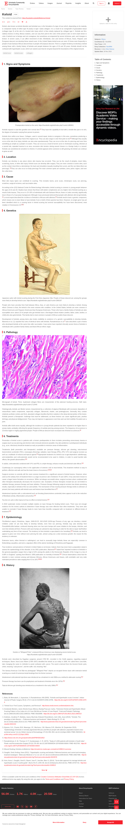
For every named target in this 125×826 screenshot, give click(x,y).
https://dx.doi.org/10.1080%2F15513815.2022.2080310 (62, 714)
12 (50, 469)
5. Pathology (98, 72)
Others (103, 39)
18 (60, 554)
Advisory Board (83, 795)
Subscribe (8, 806)
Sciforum (111, 793)
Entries (32, 3)
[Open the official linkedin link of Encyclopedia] (26, 806)
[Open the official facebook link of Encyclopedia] (35, 806)
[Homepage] (6, 3)
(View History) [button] (110, 49)
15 (10, 511)
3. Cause (97, 67)
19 (39, 559)
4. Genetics (98, 70)
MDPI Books (112, 795)
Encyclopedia (113, 806)
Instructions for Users (85, 798)
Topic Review (19, 9)
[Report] (26, 22)
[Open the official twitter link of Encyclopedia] (22, 806)
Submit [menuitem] (117, 3)
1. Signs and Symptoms (102, 63)
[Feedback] (116, 807)
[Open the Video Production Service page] (116, 802)
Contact (81, 804)
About (87, 3)
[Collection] (3, 22)
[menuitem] (109, 3)
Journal (59, 3)
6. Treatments (99, 75)
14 (48, 499)
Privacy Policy (69, 779)
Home (3, 9)
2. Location (98, 65)
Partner (81, 806)
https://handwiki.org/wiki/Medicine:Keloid (36, 18)
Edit (16, 14)
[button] (18, 22)
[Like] (8, 22)
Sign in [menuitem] (101, 3)
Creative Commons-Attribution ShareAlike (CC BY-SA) (60, 777)
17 (55, 549)
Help (80, 801)
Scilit (110, 801)
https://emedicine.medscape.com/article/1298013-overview (51, 749)
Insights (78, 3)
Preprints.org (113, 798)
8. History (97, 80)
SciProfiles (112, 804)
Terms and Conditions (53, 779)
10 (26, 459)
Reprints (68, 3)
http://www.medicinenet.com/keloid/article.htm (57, 705)
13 (35, 495)
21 (82, 676)
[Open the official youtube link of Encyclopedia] (31, 806)
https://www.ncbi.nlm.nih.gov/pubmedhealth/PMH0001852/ (24, 738)
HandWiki (109, 46)
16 (71, 531)
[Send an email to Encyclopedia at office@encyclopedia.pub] (17, 806)
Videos (41, 3)
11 (48, 469)
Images (50, 3)
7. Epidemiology (99, 77)
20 (41, 559)
